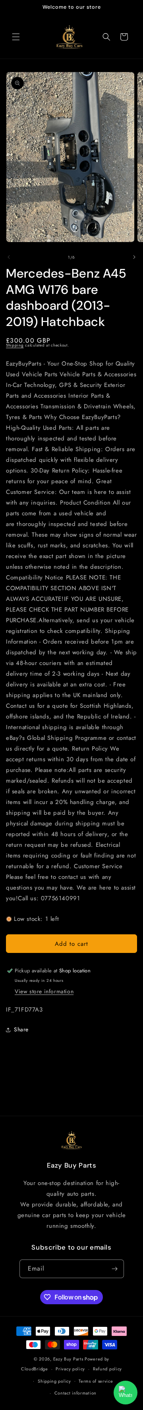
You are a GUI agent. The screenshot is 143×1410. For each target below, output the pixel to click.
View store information (44, 991)
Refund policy (107, 1369)
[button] (16, 37)
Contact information (75, 1393)
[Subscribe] (115, 1268)
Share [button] (21, 1029)
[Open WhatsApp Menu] (125, 1392)
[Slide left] (8, 257)
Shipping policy (54, 1381)
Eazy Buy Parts (68, 1359)
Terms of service (96, 1381)
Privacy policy (70, 1369)
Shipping (15, 345)
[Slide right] (134, 257)
